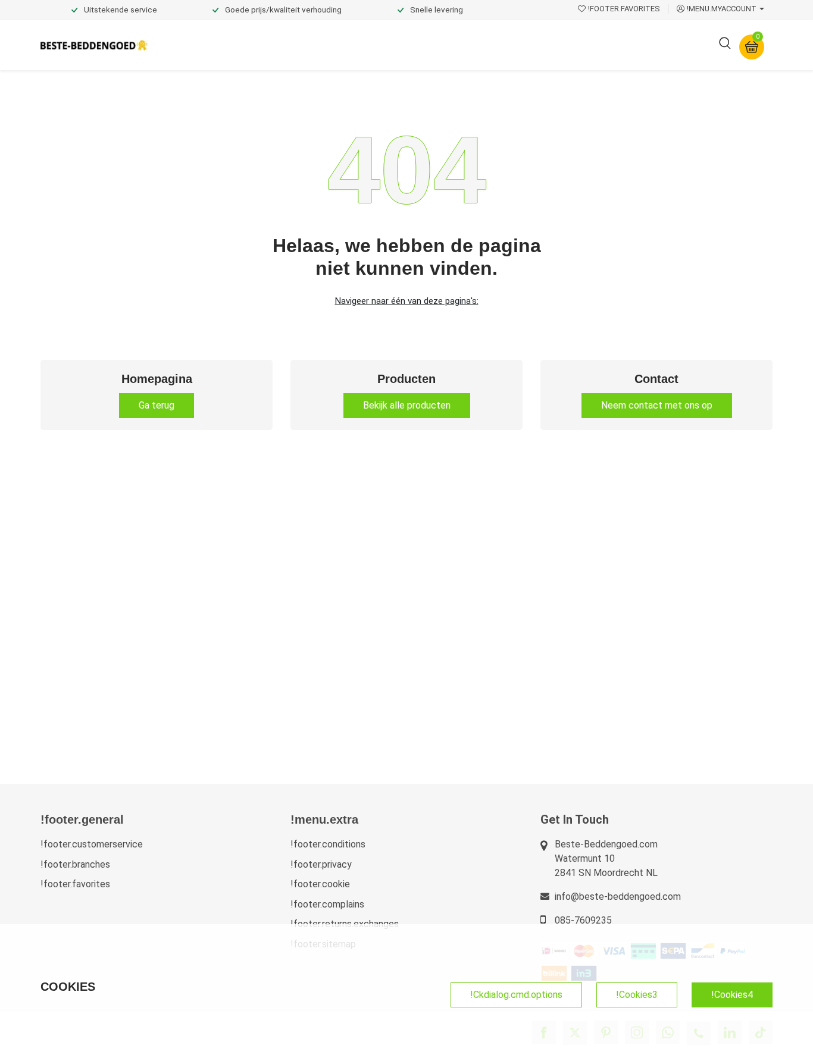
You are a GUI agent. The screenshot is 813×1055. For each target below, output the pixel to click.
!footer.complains (327, 904)
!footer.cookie (320, 884)
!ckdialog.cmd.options (516, 994)
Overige (568, 45)
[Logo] (94, 45)
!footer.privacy (321, 864)
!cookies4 (732, 994)
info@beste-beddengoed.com (618, 896)
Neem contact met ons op (656, 405)
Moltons (515, 45)
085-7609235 (583, 920)
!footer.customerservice (91, 844)
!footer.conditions (327, 844)
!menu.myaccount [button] (721, 8)
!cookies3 (637, 994)
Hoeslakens (356, 45)
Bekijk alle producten (407, 405)
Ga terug (156, 405)
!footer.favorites (75, 884)
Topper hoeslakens (439, 45)
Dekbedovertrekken (203, 45)
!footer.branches (75, 864)
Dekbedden (288, 45)
